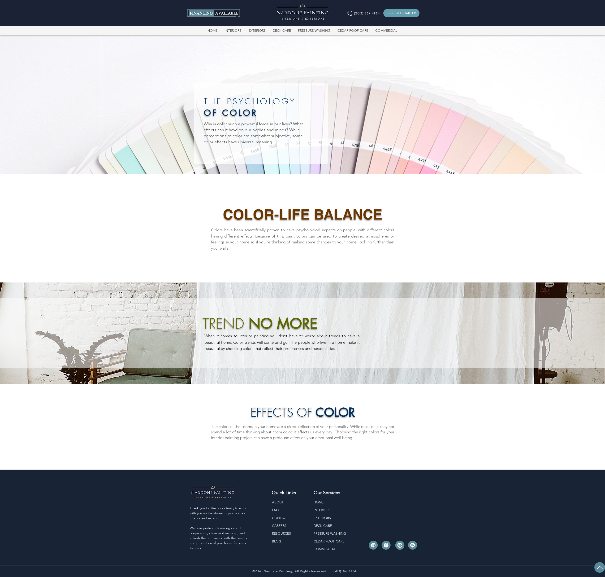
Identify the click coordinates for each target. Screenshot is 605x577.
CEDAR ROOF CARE (329, 541)
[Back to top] (599, 567)
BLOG (276, 541)
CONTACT (280, 518)
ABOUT (278, 502)
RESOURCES (281, 533)
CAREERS (279, 526)
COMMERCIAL (325, 549)
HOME (319, 502)
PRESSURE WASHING (330, 533)
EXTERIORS (322, 518)
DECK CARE (323, 526)
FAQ (275, 510)
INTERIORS (322, 510)
